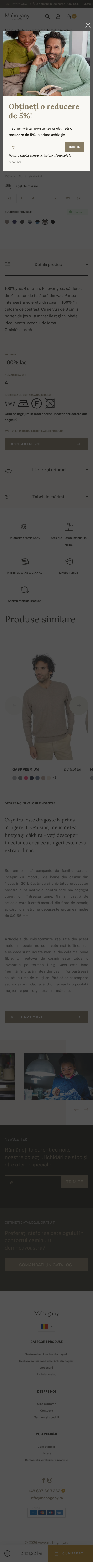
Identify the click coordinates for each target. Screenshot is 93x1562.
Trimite (74, 146)
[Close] (86, 25)
